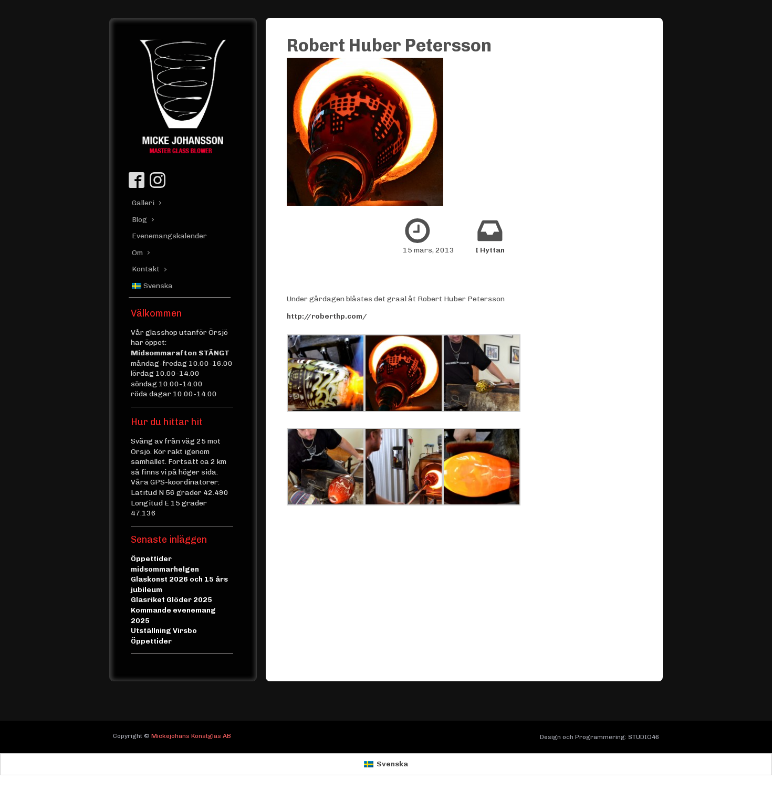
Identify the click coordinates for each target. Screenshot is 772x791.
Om (137, 252)
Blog (139, 219)
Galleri (143, 202)
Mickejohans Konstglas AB (191, 736)
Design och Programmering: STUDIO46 (599, 737)
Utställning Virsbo (164, 630)
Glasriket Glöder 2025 (171, 599)
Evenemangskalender (166, 235)
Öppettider (151, 641)
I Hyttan (490, 250)
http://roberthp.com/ (327, 316)
